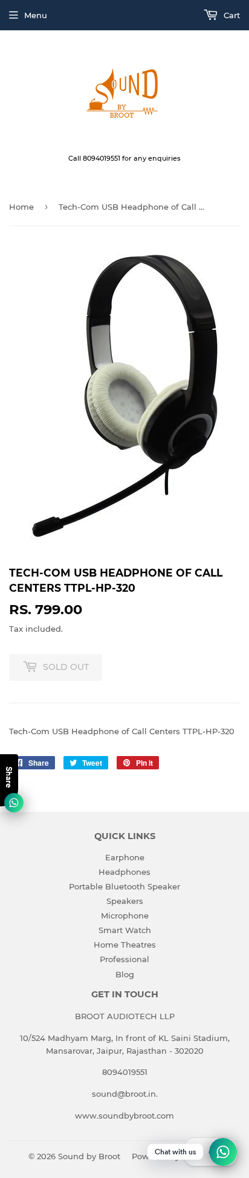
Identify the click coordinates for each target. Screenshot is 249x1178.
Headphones (124, 872)
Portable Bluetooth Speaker (124, 886)
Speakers (124, 901)
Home (21, 207)
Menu (35, 15)
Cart (230, 15)
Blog (124, 974)
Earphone (124, 857)
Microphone (125, 915)
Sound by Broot (89, 1156)
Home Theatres (125, 944)
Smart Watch (125, 930)
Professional (124, 959)
